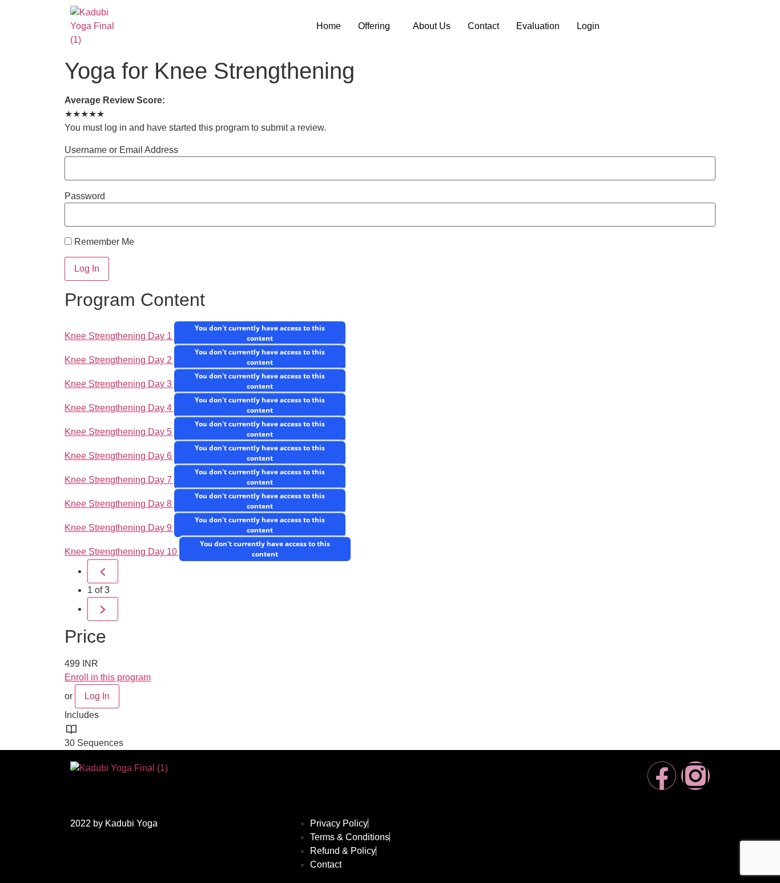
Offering (374, 26)
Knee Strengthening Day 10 (122, 552)
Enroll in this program (108, 677)
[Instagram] (695, 775)
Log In (97, 696)
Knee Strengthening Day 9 (119, 528)
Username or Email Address (121, 150)
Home (328, 26)
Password (85, 196)
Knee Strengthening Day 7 (119, 480)
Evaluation (538, 26)
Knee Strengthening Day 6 (119, 456)
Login (588, 26)
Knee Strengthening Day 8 (119, 504)
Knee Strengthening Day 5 (119, 432)
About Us (432, 26)
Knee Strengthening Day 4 (119, 408)
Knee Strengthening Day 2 (119, 360)
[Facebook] (662, 775)
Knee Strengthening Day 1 (119, 336)
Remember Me (103, 242)
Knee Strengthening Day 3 (119, 384)
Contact (483, 26)
